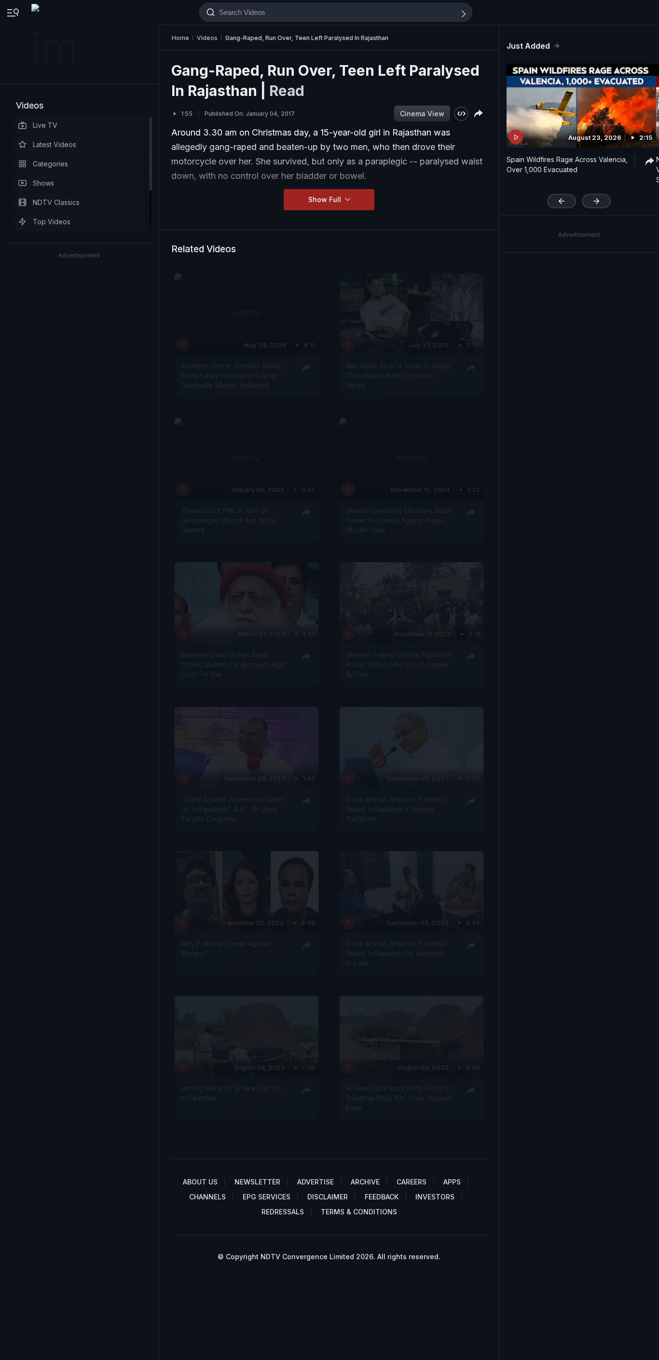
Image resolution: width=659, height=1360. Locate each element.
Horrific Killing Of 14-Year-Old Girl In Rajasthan (231, 1093)
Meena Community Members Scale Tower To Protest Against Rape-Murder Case (399, 520)
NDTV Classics (56, 202)
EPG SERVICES (266, 1197)
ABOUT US (200, 1182)
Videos (29, 105)
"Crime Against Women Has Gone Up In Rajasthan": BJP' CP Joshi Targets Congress (232, 809)
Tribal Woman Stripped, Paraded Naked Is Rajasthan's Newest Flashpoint (396, 809)
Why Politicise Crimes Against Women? (225, 948)
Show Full (325, 199)
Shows (43, 183)
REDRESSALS (282, 1212)
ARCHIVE (365, 1182)
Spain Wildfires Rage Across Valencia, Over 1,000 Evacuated (567, 164)
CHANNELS (207, 1197)
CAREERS (411, 1182)
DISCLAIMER (327, 1197)
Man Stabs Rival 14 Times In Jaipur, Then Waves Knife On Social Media (399, 375)
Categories (50, 164)
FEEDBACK (381, 1197)
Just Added (528, 46)
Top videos (51, 222)
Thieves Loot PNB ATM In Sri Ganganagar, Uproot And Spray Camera (229, 520)
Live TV (45, 125)
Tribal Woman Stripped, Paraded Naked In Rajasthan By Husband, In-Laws (396, 953)
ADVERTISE (315, 1182)
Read (286, 90)
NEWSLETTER (257, 1182)
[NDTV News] (53, 42)
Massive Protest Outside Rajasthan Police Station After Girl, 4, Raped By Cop (398, 664)
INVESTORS (434, 1197)
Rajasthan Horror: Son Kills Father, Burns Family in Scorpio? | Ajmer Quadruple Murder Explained (232, 375)
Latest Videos (54, 144)
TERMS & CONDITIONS (359, 1212)
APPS (452, 1182)
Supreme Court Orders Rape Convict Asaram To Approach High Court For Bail (233, 664)
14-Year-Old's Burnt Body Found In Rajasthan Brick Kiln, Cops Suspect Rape (399, 1098)
